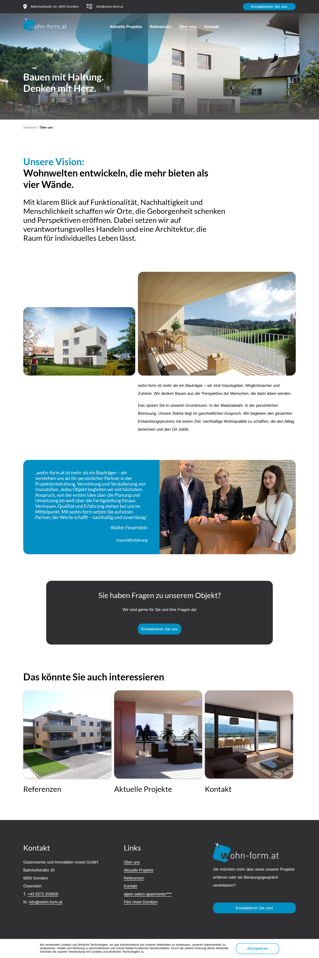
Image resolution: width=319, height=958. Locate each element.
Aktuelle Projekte (126, 26)
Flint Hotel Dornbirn (141, 902)
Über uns (187, 26)
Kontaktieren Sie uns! (254, 908)
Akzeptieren (257, 948)
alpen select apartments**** (148, 894)
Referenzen (160, 26)
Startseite (30, 127)
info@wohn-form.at (109, 6)
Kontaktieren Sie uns (269, 6)
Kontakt (211, 26)
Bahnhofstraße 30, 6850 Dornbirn (55, 6)
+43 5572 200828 (43, 894)
